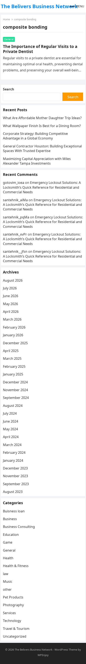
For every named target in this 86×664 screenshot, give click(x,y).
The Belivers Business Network (39, 6)
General (9, 39)
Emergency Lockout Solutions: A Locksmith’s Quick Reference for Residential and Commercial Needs (42, 187)
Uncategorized (14, 636)
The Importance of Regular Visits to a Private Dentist (40, 49)
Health (8, 558)
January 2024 (13, 460)
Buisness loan (14, 511)
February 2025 (14, 366)
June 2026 (10, 296)
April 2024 (11, 437)
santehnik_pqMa (16, 217)
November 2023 (15, 476)
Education (11, 534)
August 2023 (13, 491)
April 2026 (11, 311)
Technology (12, 620)
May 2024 (10, 429)
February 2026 (14, 327)
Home (6, 19)
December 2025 (15, 343)
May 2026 (10, 304)
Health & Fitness (16, 565)
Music (7, 581)
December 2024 (15, 382)
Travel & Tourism (16, 628)
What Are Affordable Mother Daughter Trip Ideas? (42, 118)
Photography (13, 605)
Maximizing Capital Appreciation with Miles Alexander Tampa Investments (37, 161)
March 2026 (12, 319)
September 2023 (16, 484)
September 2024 (16, 397)
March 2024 (12, 444)
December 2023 (15, 468)
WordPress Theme (65, 649)
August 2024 (13, 405)
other (7, 589)
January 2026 (13, 335)
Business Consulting (19, 526)
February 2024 (14, 452)
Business (10, 519)
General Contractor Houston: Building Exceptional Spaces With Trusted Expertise (42, 148)
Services (9, 613)
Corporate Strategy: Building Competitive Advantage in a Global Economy (35, 136)
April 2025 (11, 350)
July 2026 (10, 288)
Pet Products (13, 597)
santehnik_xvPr (15, 234)
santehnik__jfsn (15, 251)
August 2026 (13, 280)
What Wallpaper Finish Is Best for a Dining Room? (42, 126)
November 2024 (15, 390)
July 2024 (10, 413)
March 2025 (12, 358)
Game (7, 542)
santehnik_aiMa (15, 200)
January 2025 (13, 374)
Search (8, 89)
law (5, 573)
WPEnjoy (43, 655)
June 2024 (10, 421)
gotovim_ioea (13, 182)
